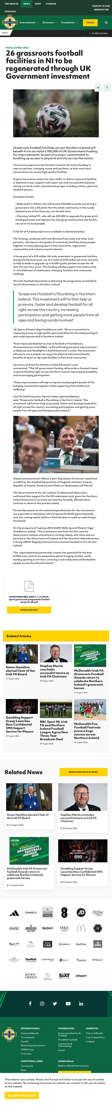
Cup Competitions (95, 1037)
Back (5, 32)
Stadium (51, 3)
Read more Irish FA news (83, 772)
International (28, 22)
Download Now (29, 610)
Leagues (90, 1041)
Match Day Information (33, 1045)
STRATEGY (10, 11)
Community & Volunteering (65, 1044)
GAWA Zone (27, 1049)
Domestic (49, 22)
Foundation (68, 22)
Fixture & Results (94, 1033)
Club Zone (26, 1053)
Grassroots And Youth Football (69, 1034)
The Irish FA (11, 3)
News (26, 3)
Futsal (61, 1050)
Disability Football (67, 1039)
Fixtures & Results (30, 1033)
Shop (38, 3)
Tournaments (28, 1037)
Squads (24, 1041)
